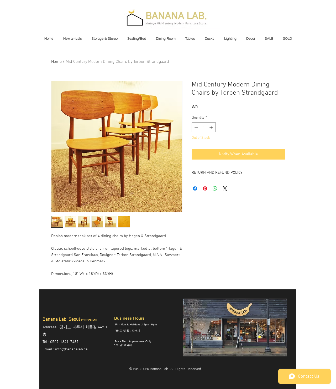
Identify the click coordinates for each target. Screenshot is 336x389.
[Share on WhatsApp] (215, 188)
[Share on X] (225, 188)
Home (56, 61)
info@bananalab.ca (71, 349)
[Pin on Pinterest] (205, 188)
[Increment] (211, 127)
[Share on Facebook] (195, 188)
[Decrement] (195, 127)
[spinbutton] (203, 127)
